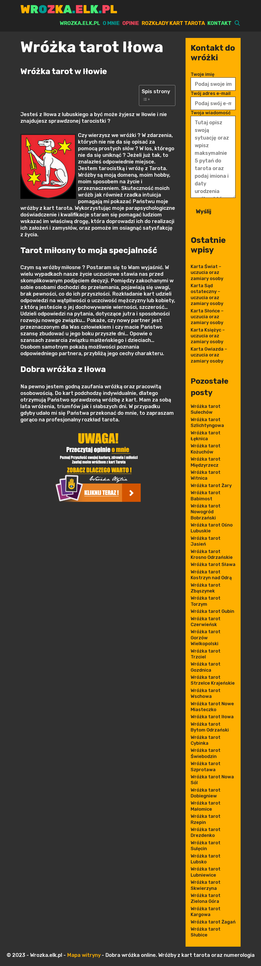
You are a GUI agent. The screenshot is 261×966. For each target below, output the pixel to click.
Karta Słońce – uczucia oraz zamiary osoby (207, 317)
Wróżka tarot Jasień (205, 541)
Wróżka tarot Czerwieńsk (205, 621)
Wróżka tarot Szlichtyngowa (207, 422)
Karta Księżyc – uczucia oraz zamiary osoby (208, 336)
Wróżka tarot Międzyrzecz (205, 462)
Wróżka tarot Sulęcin (205, 845)
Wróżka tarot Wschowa (205, 693)
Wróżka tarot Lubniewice (205, 872)
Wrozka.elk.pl (80, 23)
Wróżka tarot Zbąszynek (205, 588)
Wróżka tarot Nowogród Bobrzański (205, 512)
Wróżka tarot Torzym (205, 601)
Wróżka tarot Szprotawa (205, 766)
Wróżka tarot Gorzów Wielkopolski (205, 637)
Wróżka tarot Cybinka (205, 740)
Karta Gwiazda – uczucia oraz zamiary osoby (209, 355)
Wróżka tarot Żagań (213, 922)
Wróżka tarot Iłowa (212, 717)
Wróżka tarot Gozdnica (205, 667)
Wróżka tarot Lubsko (205, 859)
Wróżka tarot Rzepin (205, 819)
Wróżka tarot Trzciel (205, 654)
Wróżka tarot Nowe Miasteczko (212, 706)
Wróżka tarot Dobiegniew (205, 793)
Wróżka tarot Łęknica (205, 435)
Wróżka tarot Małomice (205, 806)
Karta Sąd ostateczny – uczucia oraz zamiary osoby (207, 294)
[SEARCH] (237, 23)
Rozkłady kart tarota (173, 23)
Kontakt (219, 23)
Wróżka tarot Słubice (205, 932)
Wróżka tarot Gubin (212, 611)
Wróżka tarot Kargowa (205, 911)
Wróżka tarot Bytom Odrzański (210, 727)
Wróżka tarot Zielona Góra (205, 898)
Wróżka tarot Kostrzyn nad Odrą (211, 575)
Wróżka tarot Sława (213, 564)
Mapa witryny (83, 955)
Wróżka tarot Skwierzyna (205, 885)
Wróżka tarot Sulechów (205, 409)
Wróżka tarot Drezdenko (205, 832)
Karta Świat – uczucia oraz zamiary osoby (207, 272)
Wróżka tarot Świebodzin (205, 753)
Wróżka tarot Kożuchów (205, 448)
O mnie (111, 23)
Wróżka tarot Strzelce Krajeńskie (213, 680)
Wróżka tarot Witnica (205, 475)
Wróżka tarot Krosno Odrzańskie (212, 554)
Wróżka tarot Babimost (205, 495)
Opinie (130, 23)
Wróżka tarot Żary (211, 485)
